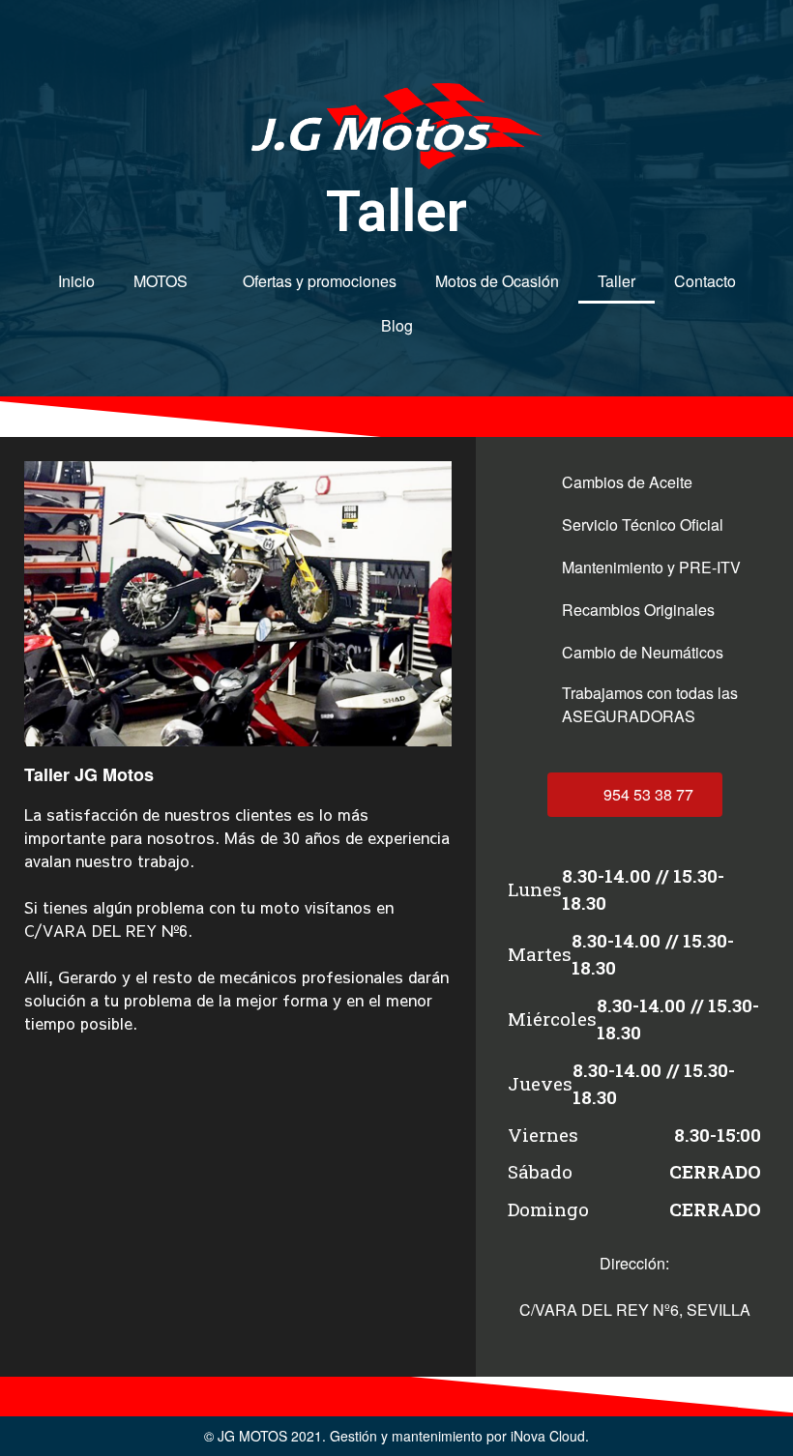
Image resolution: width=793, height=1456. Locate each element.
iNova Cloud (548, 1435)
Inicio (76, 281)
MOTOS (160, 281)
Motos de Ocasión (497, 281)
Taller (616, 281)
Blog (397, 325)
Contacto (705, 281)
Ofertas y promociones (319, 281)
